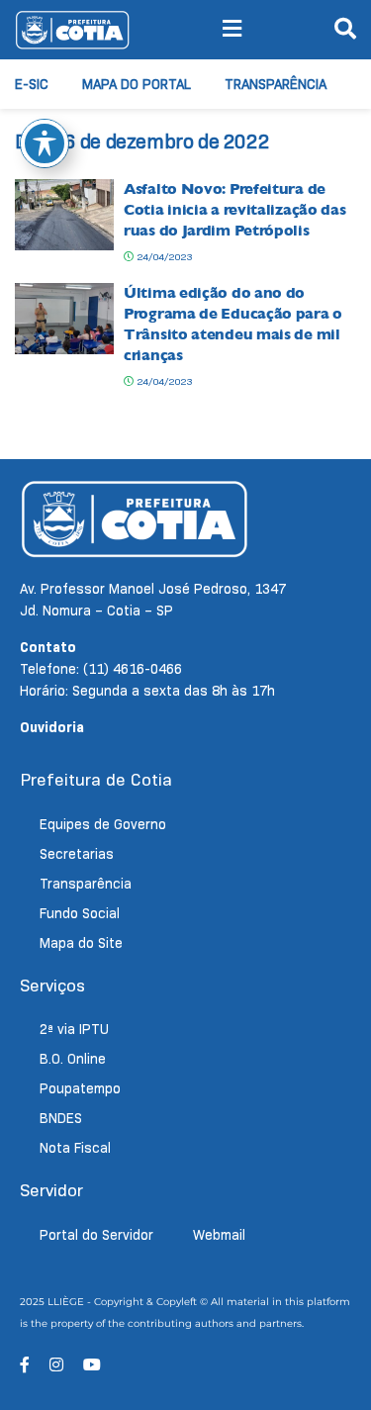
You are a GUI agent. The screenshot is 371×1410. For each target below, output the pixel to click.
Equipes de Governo (103, 824)
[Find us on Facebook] (25, 1365)
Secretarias (77, 854)
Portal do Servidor (96, 1235)
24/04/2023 (163, 256)
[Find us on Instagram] (56, 1365)
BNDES (61, 1118)
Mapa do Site (81, 943)
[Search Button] (345, 29)
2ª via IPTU (74, 1029)
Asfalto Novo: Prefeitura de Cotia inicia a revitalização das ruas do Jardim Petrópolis (234, 209)
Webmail (219, 1235)
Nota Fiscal (75, 1148)
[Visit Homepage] (72, 29)
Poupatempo (80, 1088)
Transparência (275, 84)
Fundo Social (80, 913)
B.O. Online (73, 1059)
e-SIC (31, 84)
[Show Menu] (232, 29)
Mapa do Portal (136, 84)
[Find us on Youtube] (92, 1365)
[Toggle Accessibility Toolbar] (44, 143)
